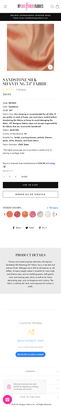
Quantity (8, 171)
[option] (30, 17)
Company (30, 371)
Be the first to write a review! (30, 354)
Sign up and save (30, 397)
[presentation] (5, 214)
